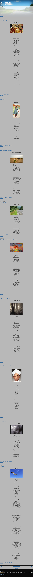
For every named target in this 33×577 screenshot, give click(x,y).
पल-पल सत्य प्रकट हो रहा (5, 298)
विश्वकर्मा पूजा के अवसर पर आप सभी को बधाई (8, 239)
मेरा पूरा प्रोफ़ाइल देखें (2, 574)
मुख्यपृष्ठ (16, 566)
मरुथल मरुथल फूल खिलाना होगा (6, 150)
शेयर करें (1, 16)
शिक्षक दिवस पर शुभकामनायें (5, 366)
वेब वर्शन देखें (16, 568)
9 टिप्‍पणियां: (10, 145)
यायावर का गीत (3, 202)
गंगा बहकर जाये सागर (4, 421)
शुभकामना (2, 8)
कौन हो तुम (2, 466)
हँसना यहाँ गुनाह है (3, 99)
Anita (6, 571)
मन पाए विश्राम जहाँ (5, 2)
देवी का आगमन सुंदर (4, 20)
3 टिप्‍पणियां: (10, 562)
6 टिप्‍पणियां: (10, 197)
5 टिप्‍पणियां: (10, 461)
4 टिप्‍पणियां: (11, 94)
